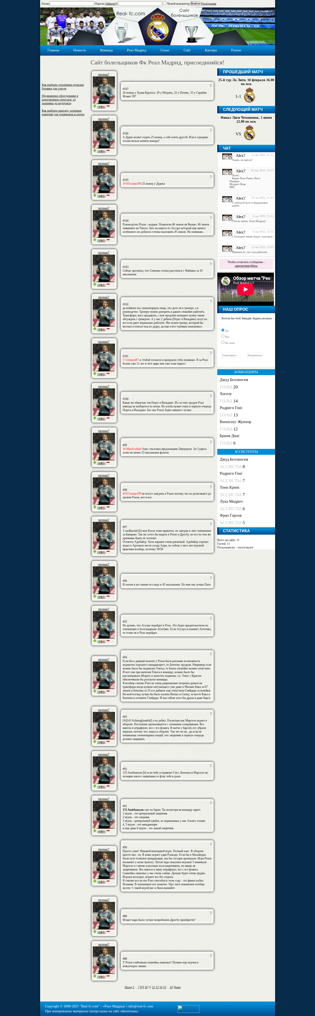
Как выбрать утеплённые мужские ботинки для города (63, 86)
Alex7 (240, 155)
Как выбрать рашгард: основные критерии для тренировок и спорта (63, 112)
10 (146, 987)
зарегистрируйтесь (246, 265)
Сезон (164, 50)
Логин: (45, 3)
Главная (53, 50)
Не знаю (229, 342)
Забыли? (111, 3)
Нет (227, 336)
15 (164, 987)
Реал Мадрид (136, 50)
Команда (106, 50)
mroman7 (103, 74)
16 (171, 987)
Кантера (211, 50)
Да (226, 330)
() (101, 107)
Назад (128, 987)
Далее (177, 987)
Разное (236, 50)
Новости (79, 50)
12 (153, 987)
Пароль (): (106, 3)
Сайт (187, 50)
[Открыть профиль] (225, 158)
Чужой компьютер (178, 3)
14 (160, 987)
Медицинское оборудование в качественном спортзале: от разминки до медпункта (60, 99)
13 (157, 987)
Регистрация (208, 3)
